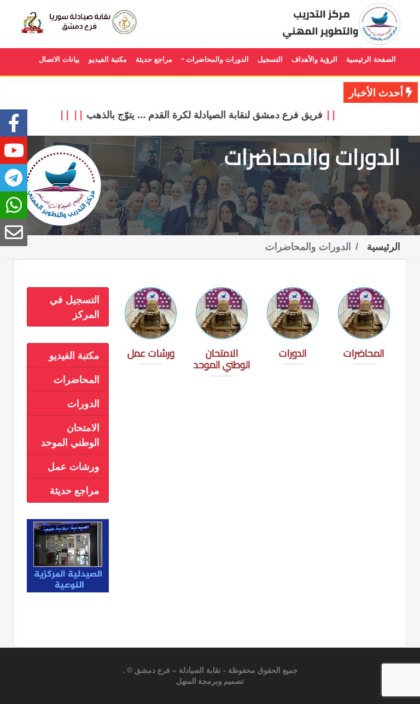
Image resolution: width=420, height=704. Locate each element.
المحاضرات (77, 379)
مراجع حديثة (75, 490)
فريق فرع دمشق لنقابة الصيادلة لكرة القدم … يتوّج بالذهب (212, 114)
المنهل (186, 681)
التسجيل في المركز (75, 307)
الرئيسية (383, 246)
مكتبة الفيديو (74, 355)
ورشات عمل (74, 466)
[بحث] (91, 22)
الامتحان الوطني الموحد (70, 435)
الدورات (83, 403)
